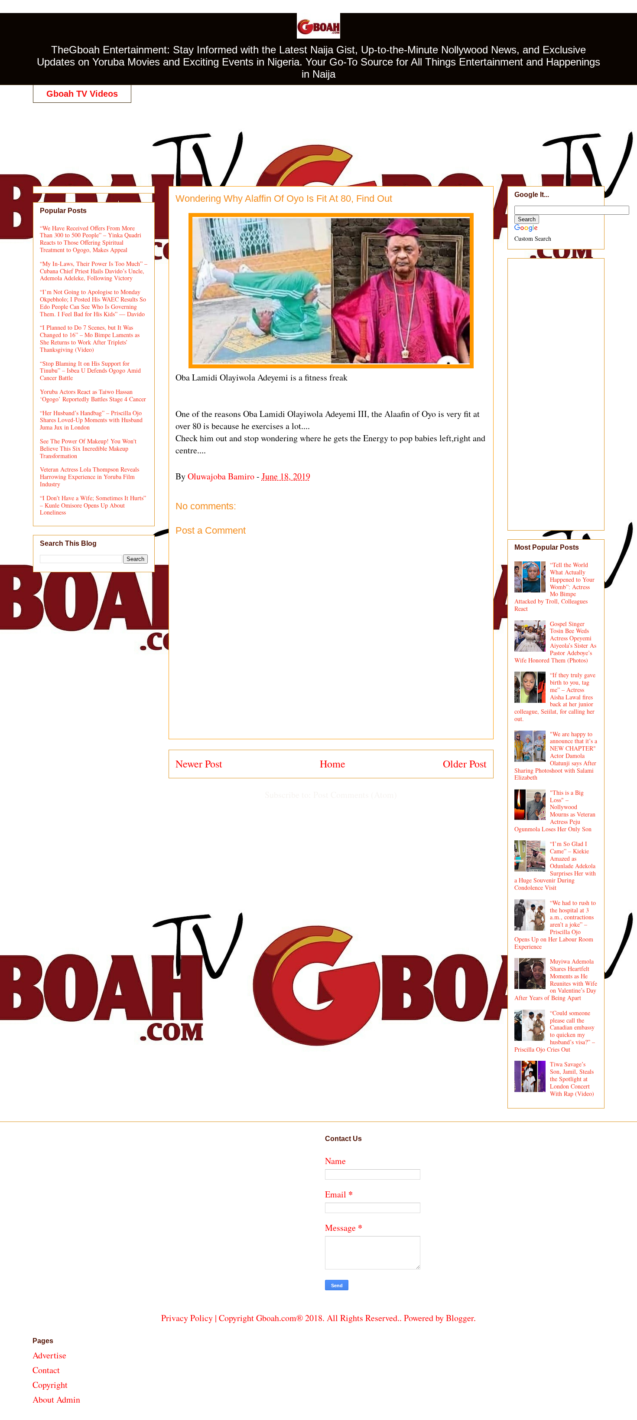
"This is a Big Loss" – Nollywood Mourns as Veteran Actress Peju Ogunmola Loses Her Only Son (555, 810)
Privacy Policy (187, 1318)
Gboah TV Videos (82, 93)
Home (332, 764)
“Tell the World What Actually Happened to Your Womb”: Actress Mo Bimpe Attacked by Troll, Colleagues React (554, 587)
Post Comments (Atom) (355, 794)
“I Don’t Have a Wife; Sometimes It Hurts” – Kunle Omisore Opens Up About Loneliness (93, 505)
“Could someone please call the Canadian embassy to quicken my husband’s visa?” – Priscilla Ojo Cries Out (554, 1031)
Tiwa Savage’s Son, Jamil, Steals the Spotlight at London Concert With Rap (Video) (572, 1078)
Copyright (50, 1384)
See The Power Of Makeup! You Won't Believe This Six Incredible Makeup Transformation (88, 448)
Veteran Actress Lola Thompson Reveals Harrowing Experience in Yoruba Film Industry (89, 476)
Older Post (465, 764)
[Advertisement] (318, 135)
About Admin (56, 1399)
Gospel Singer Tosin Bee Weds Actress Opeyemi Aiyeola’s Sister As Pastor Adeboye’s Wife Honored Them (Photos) (555, 642)
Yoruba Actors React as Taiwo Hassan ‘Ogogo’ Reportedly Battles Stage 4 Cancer (93, 395)
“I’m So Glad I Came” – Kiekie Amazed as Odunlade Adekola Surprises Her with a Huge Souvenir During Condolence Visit (555, 866)
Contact (46, 1370)
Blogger (460, 1318)
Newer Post (199, 764)
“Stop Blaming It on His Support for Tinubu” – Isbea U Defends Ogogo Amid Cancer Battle (90, 370)
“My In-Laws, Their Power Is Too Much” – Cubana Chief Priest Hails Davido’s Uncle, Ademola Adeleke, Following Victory (93, 270)
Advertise (49, 1355)
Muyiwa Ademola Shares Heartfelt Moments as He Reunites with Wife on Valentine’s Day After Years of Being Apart (556, 979)
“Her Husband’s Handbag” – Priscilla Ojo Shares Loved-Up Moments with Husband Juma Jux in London (91, 420)
